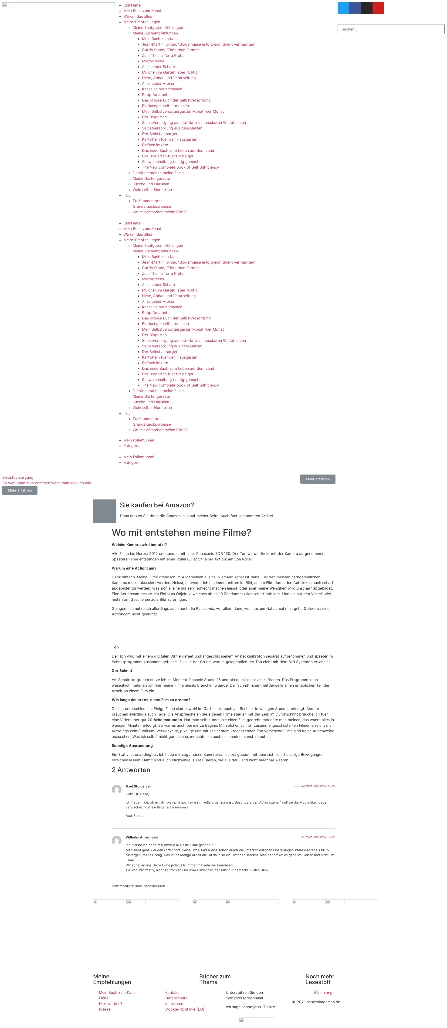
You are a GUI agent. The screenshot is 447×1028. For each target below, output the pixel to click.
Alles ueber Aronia (158, 83)
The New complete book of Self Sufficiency (180, 167)
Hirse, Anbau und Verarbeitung (169, 77)
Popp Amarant (154, 94)
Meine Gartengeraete (151, 178)
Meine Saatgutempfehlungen (158, 27)
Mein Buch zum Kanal (142, 10)
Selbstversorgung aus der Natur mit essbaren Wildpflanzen (194, 122)
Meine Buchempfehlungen (155, 33)
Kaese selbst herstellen (162, 89)
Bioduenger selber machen (165, 105)
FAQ (126, 195)
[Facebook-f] (355, 8)
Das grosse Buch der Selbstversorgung (176, 100)
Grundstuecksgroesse (152, 206)
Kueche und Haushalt (151, 184)
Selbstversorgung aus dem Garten (172, 128)
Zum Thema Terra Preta (162, 55)
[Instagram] (366, 8)
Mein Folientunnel (138, 440)
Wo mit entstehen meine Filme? (160, 212)
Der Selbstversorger (159, 133)
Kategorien (132, 445)
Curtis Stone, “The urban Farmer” (171, 49)
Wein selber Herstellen (152, 189)
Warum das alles (137, 16)
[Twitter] (343, 8)
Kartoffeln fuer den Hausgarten (169, 139)
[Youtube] (378, 8)
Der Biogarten (154, 117)
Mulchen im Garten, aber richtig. (170, 72)
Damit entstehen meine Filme (158, 172)
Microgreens (153, 61)
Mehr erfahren (318, 479)
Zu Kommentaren (148, 200)
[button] (223, 217)
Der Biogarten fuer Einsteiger (167, 156)
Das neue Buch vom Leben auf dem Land (178, 150)
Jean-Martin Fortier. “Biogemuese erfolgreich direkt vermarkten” (198, 44)
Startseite (132, 5)
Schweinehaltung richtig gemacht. (172, 161)
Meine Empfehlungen (141, 22)
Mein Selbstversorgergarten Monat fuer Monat (183, 111)
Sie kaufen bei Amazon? (157, 505)
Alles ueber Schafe (158, 66)
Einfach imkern (155, 144)
